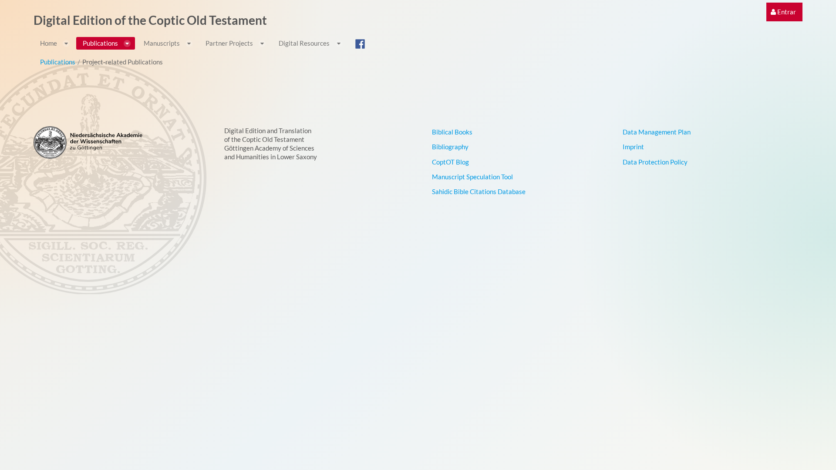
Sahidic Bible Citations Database (479, 191)
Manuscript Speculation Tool (472, 177)
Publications (57, 62)
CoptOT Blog (450, 162)
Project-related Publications (122, 62)
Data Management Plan (657, 132)
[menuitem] (783, 12)
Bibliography (450, 147)
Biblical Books (452, 132)
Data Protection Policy (655, 162)
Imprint (633, 147)
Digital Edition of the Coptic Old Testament (150, 20)
